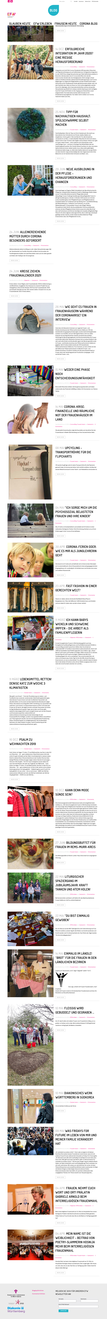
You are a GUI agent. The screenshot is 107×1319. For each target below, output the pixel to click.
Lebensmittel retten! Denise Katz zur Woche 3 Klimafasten (30, 683)
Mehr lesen (60, 30)
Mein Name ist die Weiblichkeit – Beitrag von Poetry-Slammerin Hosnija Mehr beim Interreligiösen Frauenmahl (75, 1242)
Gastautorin (82, 66)
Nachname (83, 1299)
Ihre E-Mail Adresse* (64, 1304)
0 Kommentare (90, 66)
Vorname (61, 1299)
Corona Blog (73, 66)
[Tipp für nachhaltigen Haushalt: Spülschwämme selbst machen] (31, 125)
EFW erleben (79, 637)
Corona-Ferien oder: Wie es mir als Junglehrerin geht (76, 551)
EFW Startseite (95, 1)
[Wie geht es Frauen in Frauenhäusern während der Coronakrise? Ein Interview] (31, 318)
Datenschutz (88, 1)
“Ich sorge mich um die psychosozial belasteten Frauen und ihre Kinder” (76, 512)
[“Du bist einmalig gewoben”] (31, 929)
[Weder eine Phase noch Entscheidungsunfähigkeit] (31, 381)
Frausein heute (74, 129)
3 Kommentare (92, 129)
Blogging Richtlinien (38, 1290)
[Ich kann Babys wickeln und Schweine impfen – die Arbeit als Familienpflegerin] (31, 633)
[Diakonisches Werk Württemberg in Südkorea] (31, 1106)
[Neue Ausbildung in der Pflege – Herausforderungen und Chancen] (31, 180)
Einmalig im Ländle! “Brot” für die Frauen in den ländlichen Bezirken (76, 957)
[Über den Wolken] (31, 26)
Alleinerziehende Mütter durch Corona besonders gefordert (27, 236)
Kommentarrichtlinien (38, 1293)
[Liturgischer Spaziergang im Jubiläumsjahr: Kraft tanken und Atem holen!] (31, 888)
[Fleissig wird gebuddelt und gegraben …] (31, 1045)
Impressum (81, 1)
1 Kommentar (91, 595)
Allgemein (26, 280)
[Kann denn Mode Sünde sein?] (31, 801)
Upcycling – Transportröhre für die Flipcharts (73, 452)
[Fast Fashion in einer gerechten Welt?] (31, 597)
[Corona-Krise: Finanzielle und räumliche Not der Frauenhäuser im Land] (31, 418)
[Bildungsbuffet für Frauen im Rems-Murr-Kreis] (31, 854)
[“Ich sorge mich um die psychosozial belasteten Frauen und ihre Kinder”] (31, 521)
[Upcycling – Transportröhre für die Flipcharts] (31, 472)
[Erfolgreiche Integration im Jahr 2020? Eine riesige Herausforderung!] (31, 62)
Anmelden (63, 1310)
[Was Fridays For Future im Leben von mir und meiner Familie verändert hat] (31, 1141)
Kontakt (75, 1)
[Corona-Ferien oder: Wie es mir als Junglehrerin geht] (31, 560)
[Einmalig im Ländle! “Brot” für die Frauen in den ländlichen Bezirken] (31, 973)
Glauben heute (28, 692)
